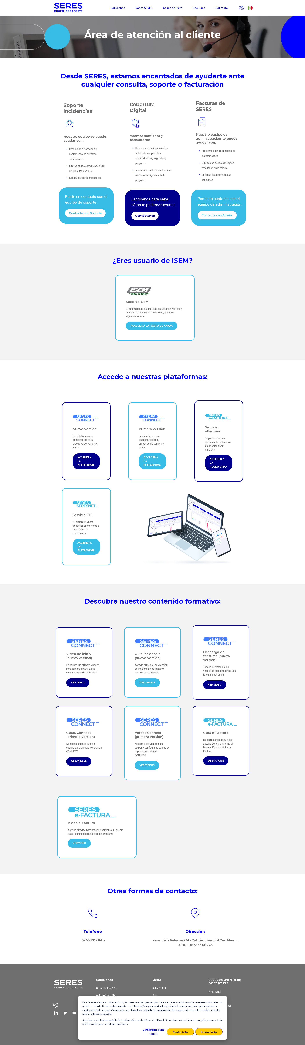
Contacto (221, 8)
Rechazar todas (209, 1031)
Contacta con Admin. (217, 215)
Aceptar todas (180, 1031)
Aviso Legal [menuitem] (215, 991)
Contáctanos (145, 216)
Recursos (199, 8)
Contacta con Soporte (85, 213)
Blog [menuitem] (154, 995)
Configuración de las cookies (153, 1031)
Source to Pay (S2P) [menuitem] (106, 987)
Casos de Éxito (172, 8)
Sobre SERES (143, 8)
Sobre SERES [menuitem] (159, 987)
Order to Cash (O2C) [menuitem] (106, 995)
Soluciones (118, 8)
